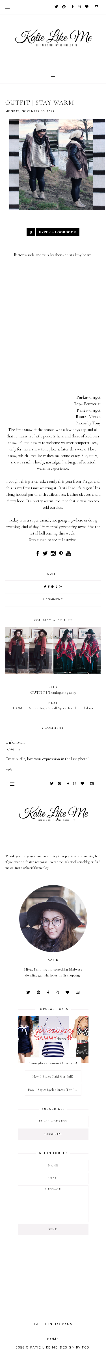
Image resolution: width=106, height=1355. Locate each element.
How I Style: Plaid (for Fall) (53, 1076)
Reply (8, 769)
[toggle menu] (7, 7)
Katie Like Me (44, 1347)
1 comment (53, 599)
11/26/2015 (13, 749)
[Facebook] (38, 555)
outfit (53, 574)
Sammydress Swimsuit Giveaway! (53, 1063)
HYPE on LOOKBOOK (57, 232)
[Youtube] (68, 555)
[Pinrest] (61, 555)
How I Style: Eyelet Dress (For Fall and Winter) (54, 1090)
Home (53, 1339)
